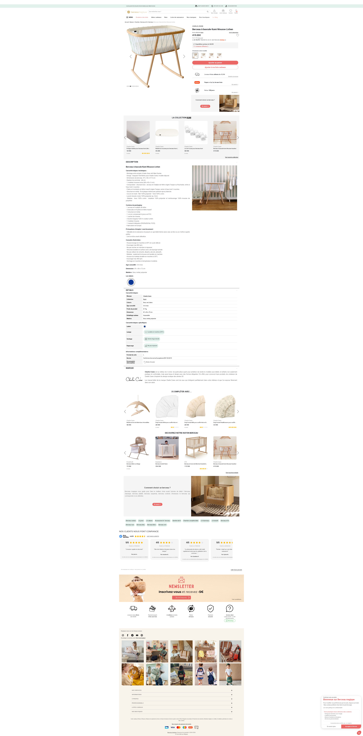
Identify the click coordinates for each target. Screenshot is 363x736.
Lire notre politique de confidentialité (332, 707)
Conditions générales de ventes (224, 718)
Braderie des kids (142, 17)
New (165, 17)
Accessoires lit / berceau (162, 520)
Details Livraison (233, 76)
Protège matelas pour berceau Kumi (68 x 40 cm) (140, 148)
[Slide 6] (136, 86)
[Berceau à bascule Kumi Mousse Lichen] (195, 55)
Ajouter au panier (215, 63)
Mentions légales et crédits (210, 718)
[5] (146, 153)
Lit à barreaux (205, 520)
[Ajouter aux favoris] (237, 35)
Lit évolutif (215, 520)
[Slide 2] (130, 86)
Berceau (151, 22)
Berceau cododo (131, 520)
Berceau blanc (151, 524)
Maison (132, 22)
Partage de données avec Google (333, 713)
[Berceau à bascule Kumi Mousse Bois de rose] (211, 55)
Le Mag (215, 17)
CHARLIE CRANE (197, 26)
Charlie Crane (130, 146)
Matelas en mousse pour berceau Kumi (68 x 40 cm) (170, 148)
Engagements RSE (232, 6)
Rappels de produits (187, 718)
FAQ (181, 718)
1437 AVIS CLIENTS (153, 536)
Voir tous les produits (232, 472)
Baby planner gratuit (203, 6)
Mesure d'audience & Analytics (333, 717)
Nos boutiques (204, 17)
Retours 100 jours (218, 6)
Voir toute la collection (231, 157)
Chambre (137, 22)
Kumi (202, 32)
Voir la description (233, 32)
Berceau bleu (141, 524)
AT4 (185, 462)
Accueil (127, 22)
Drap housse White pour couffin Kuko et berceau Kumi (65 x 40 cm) (174, 422)
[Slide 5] (134, 86)
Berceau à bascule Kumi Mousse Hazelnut (224, 148)
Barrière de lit (177, 520)
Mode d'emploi (150, 362)
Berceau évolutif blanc (162, 464)
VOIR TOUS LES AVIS (236, 570)
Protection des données (198, 718)
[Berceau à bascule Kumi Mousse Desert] (203, 55)
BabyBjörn (159, 462)
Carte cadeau (134, 718)
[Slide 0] (127, 86)
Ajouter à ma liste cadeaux (215, 67)
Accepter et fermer (351, 726)
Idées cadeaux (156, 17)
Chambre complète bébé (190, 520)
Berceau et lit (143, 22)
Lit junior (141, 520)
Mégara (186, 734)
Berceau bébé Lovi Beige (133, 464)
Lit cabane (149, 520)
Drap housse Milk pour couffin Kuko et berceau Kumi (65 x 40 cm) (202, 422)
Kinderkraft (130, 462)
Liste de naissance (177, 17)
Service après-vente (174, 718)
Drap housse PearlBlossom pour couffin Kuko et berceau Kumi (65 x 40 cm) (233, 422)
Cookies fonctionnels (330, 715)
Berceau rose (130, 524)
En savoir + (235, 84)
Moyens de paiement (151, 718)
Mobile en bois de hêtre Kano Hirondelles (138, 422)
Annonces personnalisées (332, 719)
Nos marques (191, 17)
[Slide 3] (131, 86)
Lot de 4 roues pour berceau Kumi (193, 148)
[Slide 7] (137, 86)
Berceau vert (162, 524)
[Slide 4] (133, 86)
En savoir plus (331, 726)
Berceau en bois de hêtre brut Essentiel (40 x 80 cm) (198, 464)
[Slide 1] (128, 86)
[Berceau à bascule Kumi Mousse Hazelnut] (219, 55)
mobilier (169, 372)
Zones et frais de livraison (163, 718)
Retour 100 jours (141, 718)
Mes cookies (181, 720)
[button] (359, 733)
